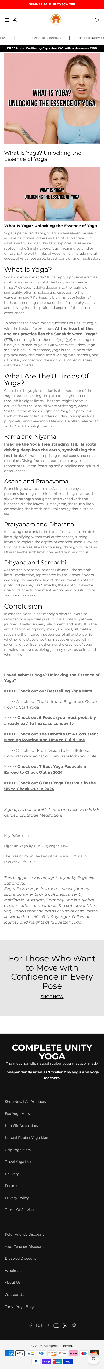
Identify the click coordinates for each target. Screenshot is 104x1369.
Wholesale (13, 1270)
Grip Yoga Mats (18, 1150)
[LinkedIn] (48, 1326)
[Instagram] (39, 1326)
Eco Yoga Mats (17, 1113)
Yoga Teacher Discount (24, 1246)
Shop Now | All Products (25, 1101)
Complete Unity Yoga (52, 1052)
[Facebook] (30, 1326)
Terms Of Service (19, 1210)
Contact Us (14, 1294)
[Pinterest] (74, 1326)
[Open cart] (97, 20)
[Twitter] (65, 1326)
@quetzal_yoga (66, 922)
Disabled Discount (20, 1258)
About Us (13, 1282)
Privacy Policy (17, 1198)
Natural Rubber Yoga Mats (27, 1137)
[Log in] (14, 20)
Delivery (12, 1174)
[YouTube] (56, 1326)
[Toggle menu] (7, 20)
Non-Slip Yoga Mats (21, 1125)
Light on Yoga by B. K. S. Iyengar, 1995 (36, 846)
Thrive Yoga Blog (19, 1307)
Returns (11, 1186)
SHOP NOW (52, 996)
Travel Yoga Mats (19, 1162)
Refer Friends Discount (24, 1234)
